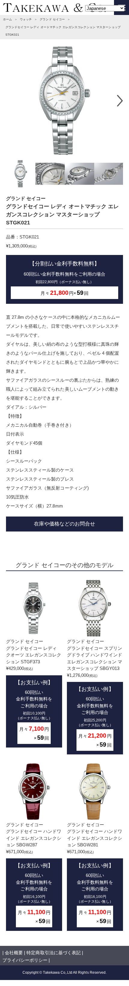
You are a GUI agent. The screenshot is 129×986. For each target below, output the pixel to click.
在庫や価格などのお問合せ (64, 523)
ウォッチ (26, 19)
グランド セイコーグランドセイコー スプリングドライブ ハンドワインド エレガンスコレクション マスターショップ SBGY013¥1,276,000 (94, 693)
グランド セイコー (52, 19)
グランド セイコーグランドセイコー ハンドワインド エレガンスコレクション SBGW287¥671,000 (34, 873)
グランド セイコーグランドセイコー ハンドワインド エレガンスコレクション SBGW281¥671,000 (94, 873)
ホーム (7, 19)
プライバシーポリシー (24, 960)
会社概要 (14, 952)
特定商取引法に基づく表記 (53, 952)
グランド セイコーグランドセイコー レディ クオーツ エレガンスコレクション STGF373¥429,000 (34, 690)
